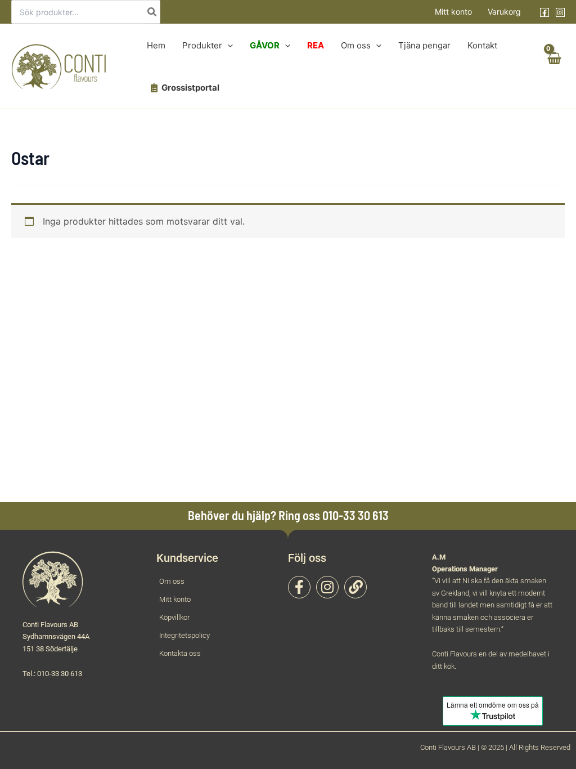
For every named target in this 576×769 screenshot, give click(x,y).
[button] (227, 45)
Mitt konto (453, 11)
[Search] (152, 12)
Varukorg (504, 11)
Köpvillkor (174, 617)
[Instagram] (560, 12)
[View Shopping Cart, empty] (553, 67)
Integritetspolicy (184, 635)
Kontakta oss (180, 653)
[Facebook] (544, 12)
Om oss (171, 581)
